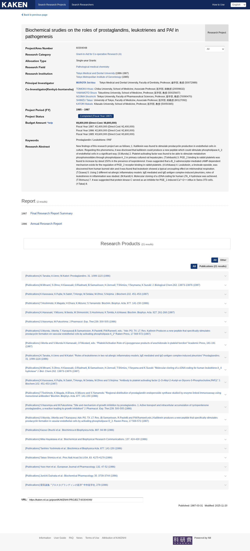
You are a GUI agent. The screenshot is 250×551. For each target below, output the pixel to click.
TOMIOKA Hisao (84, 89)
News (79, 538)
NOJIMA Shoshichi (86, 96)
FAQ (71, 538)
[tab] (126, 243)
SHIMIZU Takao (84, 100)
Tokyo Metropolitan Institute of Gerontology (98, 77)
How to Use (218, 4)
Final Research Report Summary (51, 213)
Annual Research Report (46, 223)
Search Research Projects (52, 4)
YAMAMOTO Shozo (86, 92)
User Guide (60, 538)
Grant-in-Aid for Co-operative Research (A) (98, 54)
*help (50, 123)
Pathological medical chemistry (92, 66)
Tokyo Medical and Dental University (95, 73)
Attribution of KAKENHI (114, 538)
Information (45, 538)
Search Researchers (83, 4)
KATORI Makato (84, 104)
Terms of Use (92, 538)
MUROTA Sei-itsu (85, 82)
